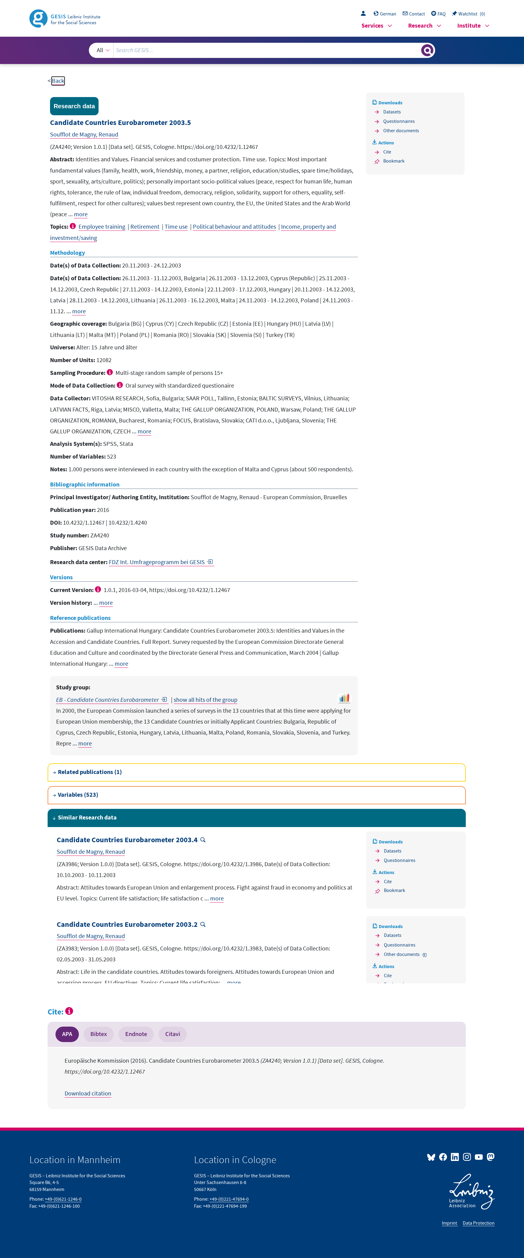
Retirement (145, 227)
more (81, 214)
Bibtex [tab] (98, 1034)
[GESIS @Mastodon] (490, 1157)
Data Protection (479, 1223)
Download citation (88, 1094)
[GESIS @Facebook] (443, 1157)
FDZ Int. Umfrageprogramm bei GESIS (157, 562)
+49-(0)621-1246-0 (63, 1199)
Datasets (392, 112)
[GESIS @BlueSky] (432, 1157)
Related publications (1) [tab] (90, 772)
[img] (73, 226)
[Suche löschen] (416, 50)
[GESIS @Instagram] (467, 1157)
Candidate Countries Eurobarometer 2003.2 (127, 925)
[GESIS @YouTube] (479, 1157)
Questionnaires (399, 121)
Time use (176, 227)
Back (58, 81)
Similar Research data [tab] (87, 818)
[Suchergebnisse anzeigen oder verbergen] (427, 50)
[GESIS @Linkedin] (455, 1157)
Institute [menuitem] (469, 26)
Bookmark (394, 161)
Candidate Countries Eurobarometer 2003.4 (127, 840)
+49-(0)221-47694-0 (229, 1199)
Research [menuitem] (420, 26)
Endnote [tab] (136, 1034)
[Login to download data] (365, 14)
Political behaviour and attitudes (234, 227)
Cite (387, 152)
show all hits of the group (205, 700)
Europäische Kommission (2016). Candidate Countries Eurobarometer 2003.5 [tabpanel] (225, 1077)
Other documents (401, 131)
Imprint (450, 1223)
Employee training (102, 227)
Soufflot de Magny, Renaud (84, 135)
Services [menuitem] (372, 26)
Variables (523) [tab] (78, 795)
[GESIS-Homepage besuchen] (65, 18)
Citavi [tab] (172, 1034)
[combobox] (262, 50)
